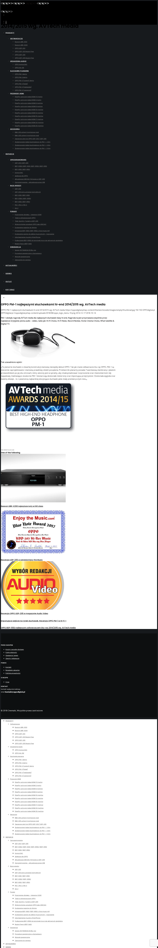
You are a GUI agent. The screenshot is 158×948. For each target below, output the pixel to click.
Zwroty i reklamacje (12, 658)
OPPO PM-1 (10, 11)
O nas (7, 682)
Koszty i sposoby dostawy (15, 649)
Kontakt (8, 667)
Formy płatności (11, 652)
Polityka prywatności (13, 673)
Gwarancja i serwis (12, 655)
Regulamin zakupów (13, 670)
